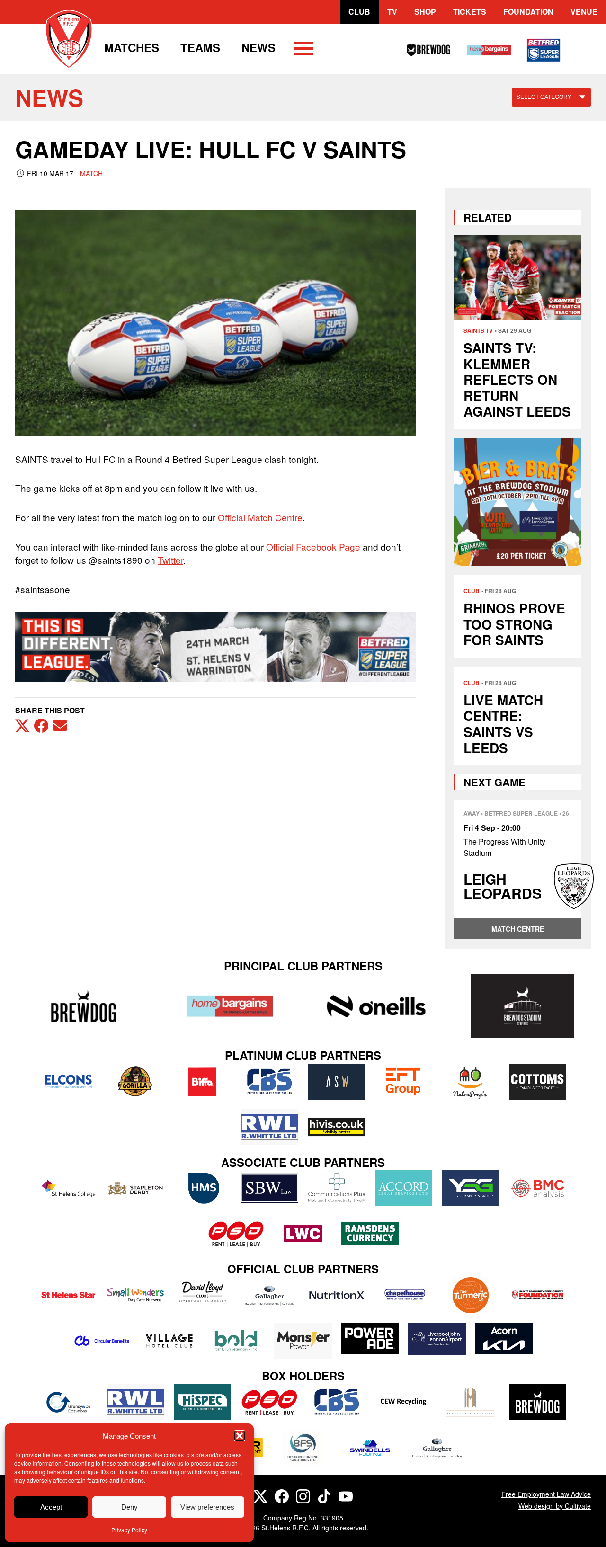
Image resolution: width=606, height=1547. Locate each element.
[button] (239, 1435)
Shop (425, 11)
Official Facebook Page (313, 546)
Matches (131, 47)
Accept (51, 1507)
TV (392, 11)
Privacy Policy (129, 1530)
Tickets (469, 11)
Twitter (170, 559)
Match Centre (517, 929)
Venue (583, 11)
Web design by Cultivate (554, 1506)
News (258, 47)
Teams (200, 47)
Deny (129, 1507)
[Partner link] (83, 1006)
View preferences (207, 1507)
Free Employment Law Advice (546, 1494)
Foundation (528, 11)
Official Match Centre (260, 517)
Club (359, 11)
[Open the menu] (303, 50)
